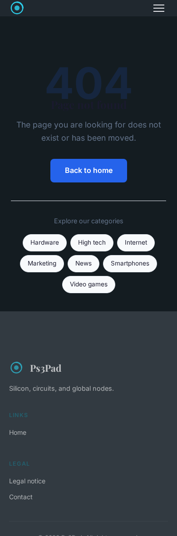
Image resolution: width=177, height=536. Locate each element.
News (83, 263)
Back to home (89, 170)
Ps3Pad (45, 367)
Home (17, 432)
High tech (92, 242)
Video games (89, 284)
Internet (136, 242)
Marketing (42, 263)
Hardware (44, 242)
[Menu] (159, 8)
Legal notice (27, 481)
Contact (21, 497)
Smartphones (130, 263)
